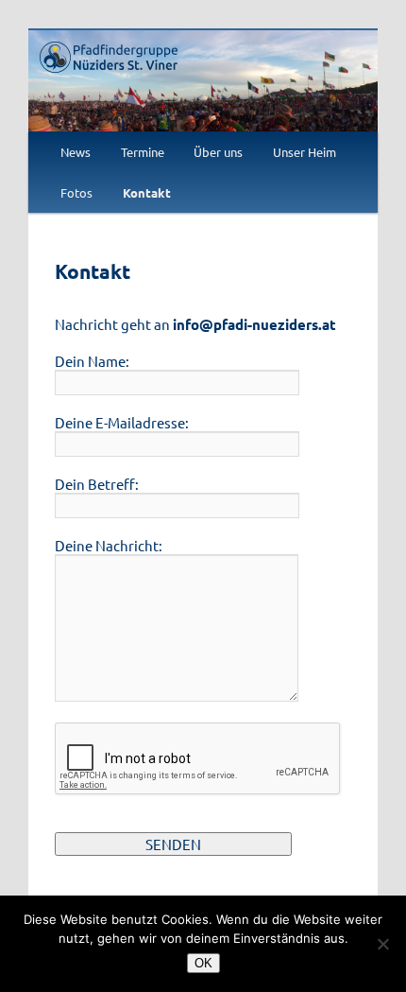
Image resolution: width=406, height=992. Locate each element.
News (75, 152)
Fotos (76, 192)
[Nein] (382, 943)
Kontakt (147, 192)
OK (203, 963)
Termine (142, 152)
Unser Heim (304, 152)
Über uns (218, 152)
